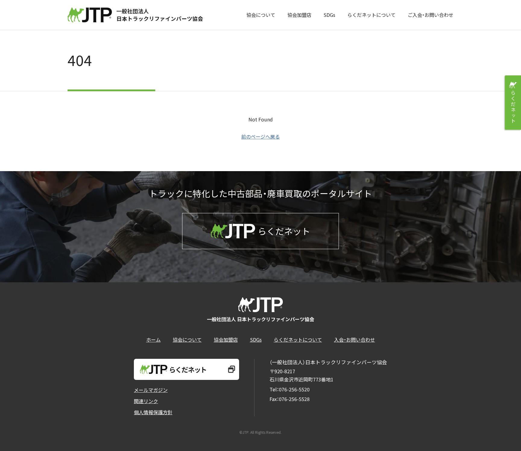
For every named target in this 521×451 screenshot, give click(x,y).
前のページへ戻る (260, 136)
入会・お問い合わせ (354, 339)
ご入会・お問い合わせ (430, 14)
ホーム (153, 339)
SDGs (329, 14)
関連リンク (146, 401)
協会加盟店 (299, 14)
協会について (260, 14)
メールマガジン (151, 389)
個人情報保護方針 (153, 412)
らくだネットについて (371, 14)
